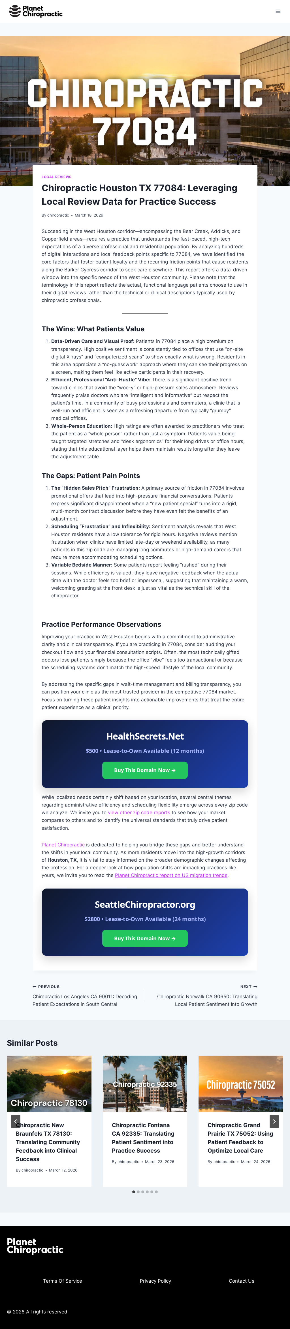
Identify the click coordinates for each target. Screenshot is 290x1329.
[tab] (133, 1191)
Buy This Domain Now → (145, 770)
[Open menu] (278, 11)
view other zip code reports (139, 812)
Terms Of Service (62, 1281)
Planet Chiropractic (63, 845)
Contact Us (241, 1281)
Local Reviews (57, 177)
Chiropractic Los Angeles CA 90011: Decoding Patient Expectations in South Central (85, 995)
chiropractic (58, 215)
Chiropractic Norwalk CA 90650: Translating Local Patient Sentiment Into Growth (207, 995)
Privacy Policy (155, 1281)
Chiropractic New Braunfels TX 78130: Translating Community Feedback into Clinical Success (48, 1142)
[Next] (274, 1121)
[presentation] (49, 1084)
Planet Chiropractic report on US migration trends (171, 875)
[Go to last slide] (15, 1121)
